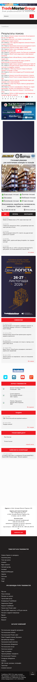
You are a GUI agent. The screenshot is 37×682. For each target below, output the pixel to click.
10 (21, 96)
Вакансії (3, 620)
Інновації (4, 569)
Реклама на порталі (7, 596)
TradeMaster (5, 26)
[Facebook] (18, 372)
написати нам (18, 532)
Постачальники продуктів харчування (12, 630)
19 (13, 98)
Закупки (3, 574)
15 (2, 98)
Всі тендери (30, 427)
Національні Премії (7, 603)
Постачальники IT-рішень (8, 656)
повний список (30, 444)
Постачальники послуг (7, 646)
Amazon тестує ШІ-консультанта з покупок (21, 75)
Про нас (3, 591)
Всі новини (31, 361)
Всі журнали (30, 407)
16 (5, 98)
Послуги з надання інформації (10, 612)
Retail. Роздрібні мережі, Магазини (11, 637)
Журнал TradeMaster (7, 605)
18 (10, 98)
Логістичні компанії (6, 649)
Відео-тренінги (5, 564)
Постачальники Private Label (9, 635)
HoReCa (3, 661)
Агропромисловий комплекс (9, 642)
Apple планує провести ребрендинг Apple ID (22, 64)
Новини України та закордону (10, 555)
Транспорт (4, 665)
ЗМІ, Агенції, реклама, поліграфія (11, 663)
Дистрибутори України (7, 639)
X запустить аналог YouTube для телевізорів (22, 52)
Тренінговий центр (6, 598)
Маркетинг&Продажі (7, 571)
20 (16, 98)
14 (32, 96)
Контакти (4, 617)
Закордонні (28, 214)
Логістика (4, 576)
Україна (15, 214)
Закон (3, 579)
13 (29, 96)
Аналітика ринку (6, 557)
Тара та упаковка (6, 651)
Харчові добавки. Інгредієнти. (10, 653)
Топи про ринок (6, 560)
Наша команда (5, 594)
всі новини (31, 252)
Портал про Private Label (8, 608)
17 (8, 98)
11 (24, 96)
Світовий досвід (6, 567)
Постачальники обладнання (9, 644)
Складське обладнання (8, 658)
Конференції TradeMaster (8, 601)
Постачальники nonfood (8, 632)
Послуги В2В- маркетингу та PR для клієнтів (14, 610)
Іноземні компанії (6, 668)
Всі (5, 214)
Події (2, 581)
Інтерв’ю (3, 562)
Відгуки (3, 615)
